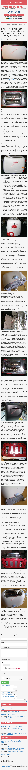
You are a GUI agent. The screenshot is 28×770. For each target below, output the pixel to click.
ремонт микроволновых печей (8, 690)
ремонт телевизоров (6, 685)
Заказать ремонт (14, 15)
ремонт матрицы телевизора (8, 698)
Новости (5, 4)
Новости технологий (7, 722)
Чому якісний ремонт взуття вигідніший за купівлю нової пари (13, 745)
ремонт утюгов (21, 699)
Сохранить (5, 682)
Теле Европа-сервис (14, 7)
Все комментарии (21, 4)
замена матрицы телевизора (8, 687)
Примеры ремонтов (12, 4)
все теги (25, 701)
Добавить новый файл (7, 662)
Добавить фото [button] (6, 659)
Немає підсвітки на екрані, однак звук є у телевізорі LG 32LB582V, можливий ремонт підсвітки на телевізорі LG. (13, 708)
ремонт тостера (11, 79)
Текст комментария (5, 647)
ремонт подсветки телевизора (8, 699)
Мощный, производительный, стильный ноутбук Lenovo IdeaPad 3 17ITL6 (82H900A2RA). (13, 725)
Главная (2, 24)
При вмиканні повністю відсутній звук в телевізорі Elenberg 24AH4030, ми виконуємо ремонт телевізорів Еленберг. (13, 718)
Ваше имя (3, 637)
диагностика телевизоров (7, 694)
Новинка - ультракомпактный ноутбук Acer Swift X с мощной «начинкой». (13, 734)
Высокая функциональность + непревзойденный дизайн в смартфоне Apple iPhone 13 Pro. (13, 730)
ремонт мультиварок (6, 692)
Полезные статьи (6, 737)
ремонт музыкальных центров (8, 696)
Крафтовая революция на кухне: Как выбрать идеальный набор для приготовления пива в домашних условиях (12, 753)
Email (2, 642)
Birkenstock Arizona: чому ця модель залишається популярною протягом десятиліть (12, 748)
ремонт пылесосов (6, 689)
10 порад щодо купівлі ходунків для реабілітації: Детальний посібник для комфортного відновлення (12, 741)
